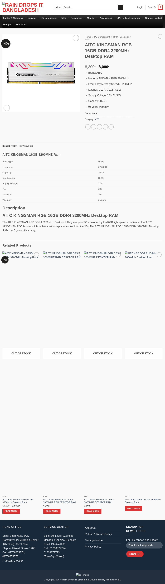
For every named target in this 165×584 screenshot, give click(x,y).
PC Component (49, 18)
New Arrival (21, 24)
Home (88, 37)
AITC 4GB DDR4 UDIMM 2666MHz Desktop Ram (143, 501)
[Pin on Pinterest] (105, 126)
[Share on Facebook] (88, 126)
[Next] (162, 385)
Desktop (32, 18)
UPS (63, 18)
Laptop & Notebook (13, 18)
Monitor (91, 18)
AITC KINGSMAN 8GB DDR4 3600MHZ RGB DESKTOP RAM (59, 501)
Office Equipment (131, 18)
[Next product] (160, 36)
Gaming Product (153, 18)
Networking (76, 18)
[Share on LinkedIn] (111, 126)
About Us (90, 528)
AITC (87, 39)
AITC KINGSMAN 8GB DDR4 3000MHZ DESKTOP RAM (99, 501)
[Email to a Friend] (99, 126)
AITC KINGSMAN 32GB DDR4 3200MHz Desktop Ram (17, 501)
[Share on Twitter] (93, 126)
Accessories (106, 18)
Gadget (7, 24)
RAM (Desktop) (121, 37)
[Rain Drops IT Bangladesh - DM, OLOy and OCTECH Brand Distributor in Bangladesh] (25, 7)
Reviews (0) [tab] (26, 146)
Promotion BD (113, 579)
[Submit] (120, 7)
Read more (11, 511)
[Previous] (2, 385)
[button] (140, 7)
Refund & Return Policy (98, 534)
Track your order (94, 540)
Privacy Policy (93, 546)
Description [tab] (9, 146)
